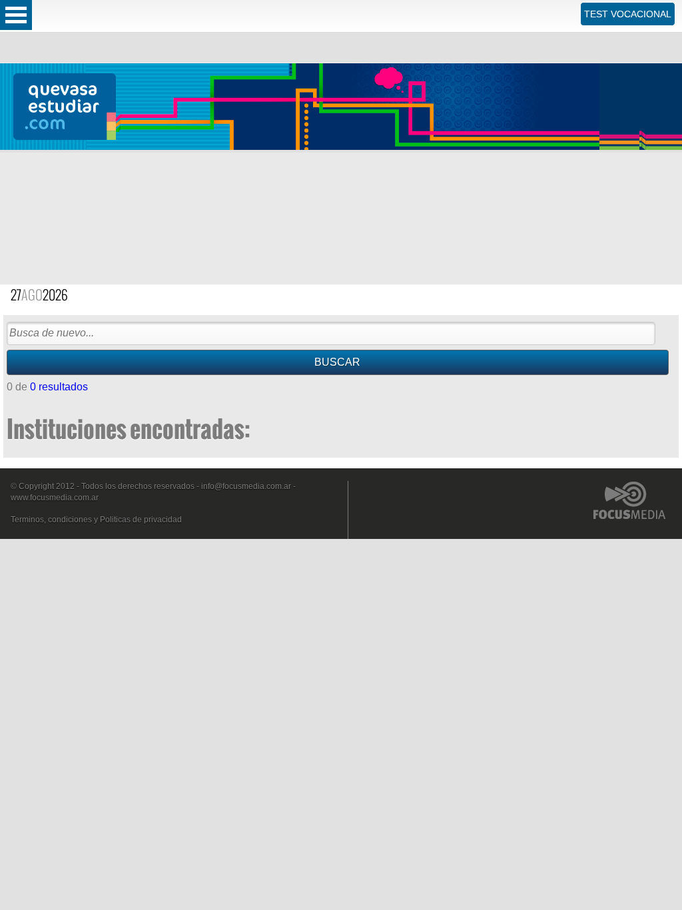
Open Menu (16, 15)
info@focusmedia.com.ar (246, 486)
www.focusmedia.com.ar (55, 497)
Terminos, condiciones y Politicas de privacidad (96, 519)
